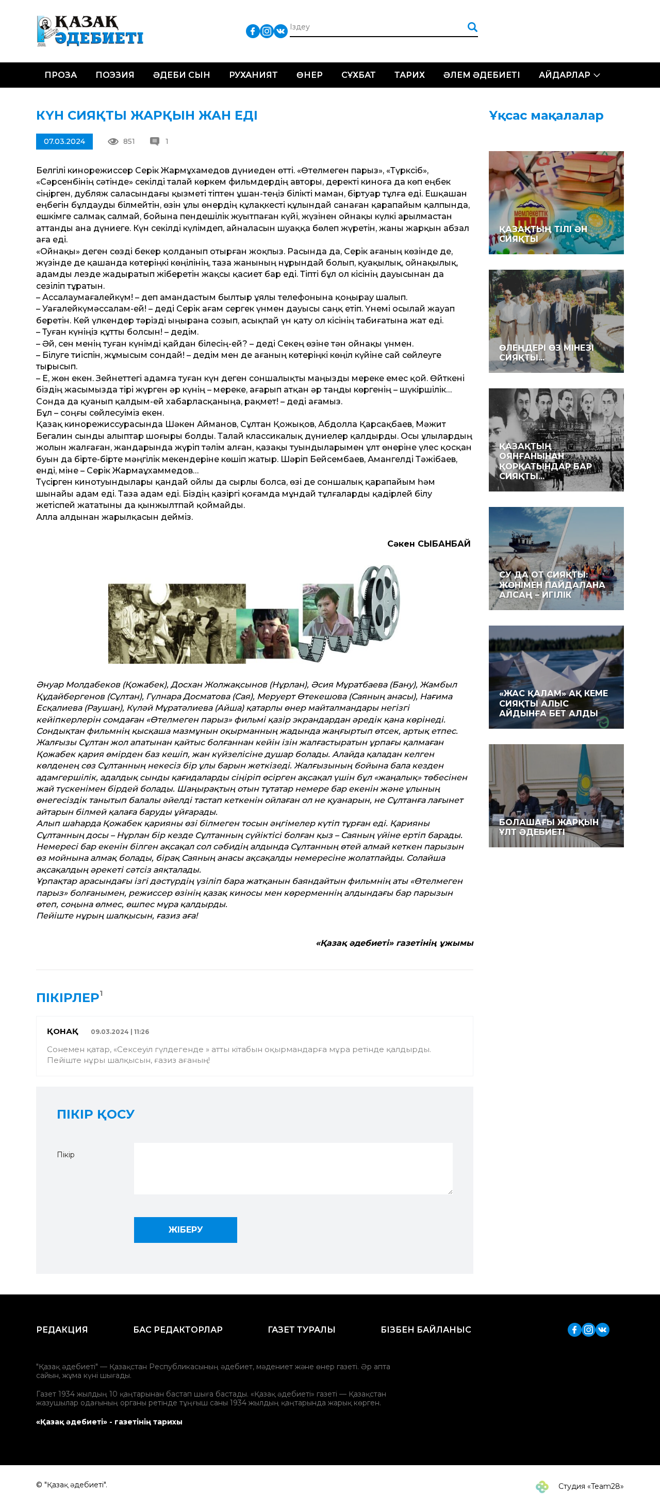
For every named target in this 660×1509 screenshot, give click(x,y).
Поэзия (115, 75)
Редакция (62, 1330)
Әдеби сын (181, 75)
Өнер (309, 75)
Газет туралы (302, 1330)
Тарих (409, 75)
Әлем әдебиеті (481, 75)
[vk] (281, 31)
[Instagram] (267, 31)
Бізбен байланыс (426, 1330)
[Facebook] (253, 31)
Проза (60, 75)
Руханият (253, 75)
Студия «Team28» (590, 1486)
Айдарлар (564, 75)
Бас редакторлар (178, 1330)
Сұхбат (358, 75)
